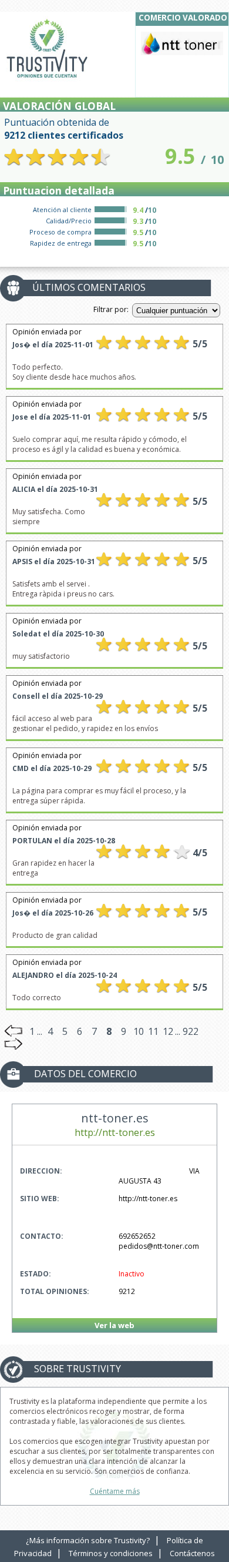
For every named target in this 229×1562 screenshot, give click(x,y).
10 (138, 1031)
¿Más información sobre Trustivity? (88, 1540)
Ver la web (114, 1325)
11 (153, 1031)
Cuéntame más (115, 1491)
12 (168, 1031)
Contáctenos (192, 1553)
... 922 (186, 1031)
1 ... (35, 1031)
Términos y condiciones (111, 1553)
